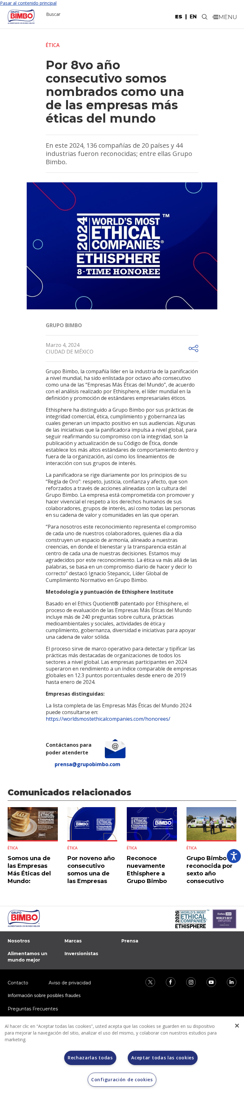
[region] (122, 1054)
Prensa (129, 941)
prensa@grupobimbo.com (87, 764)
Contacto (18, 983)
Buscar (53, 14)
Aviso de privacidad (70, 983)
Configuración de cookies (122, 1079)
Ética (53, 45)
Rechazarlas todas (90, 1058)
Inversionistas (81, 953)
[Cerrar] (237, 1026)
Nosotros (19, 941)
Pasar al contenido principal (28, 3)
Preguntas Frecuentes (33, 1009)
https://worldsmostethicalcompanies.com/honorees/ (108, 718)
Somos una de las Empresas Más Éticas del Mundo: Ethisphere (29, 873)
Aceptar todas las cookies (162, 1058)
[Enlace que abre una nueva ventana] (146, 981)
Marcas (73, 941)
